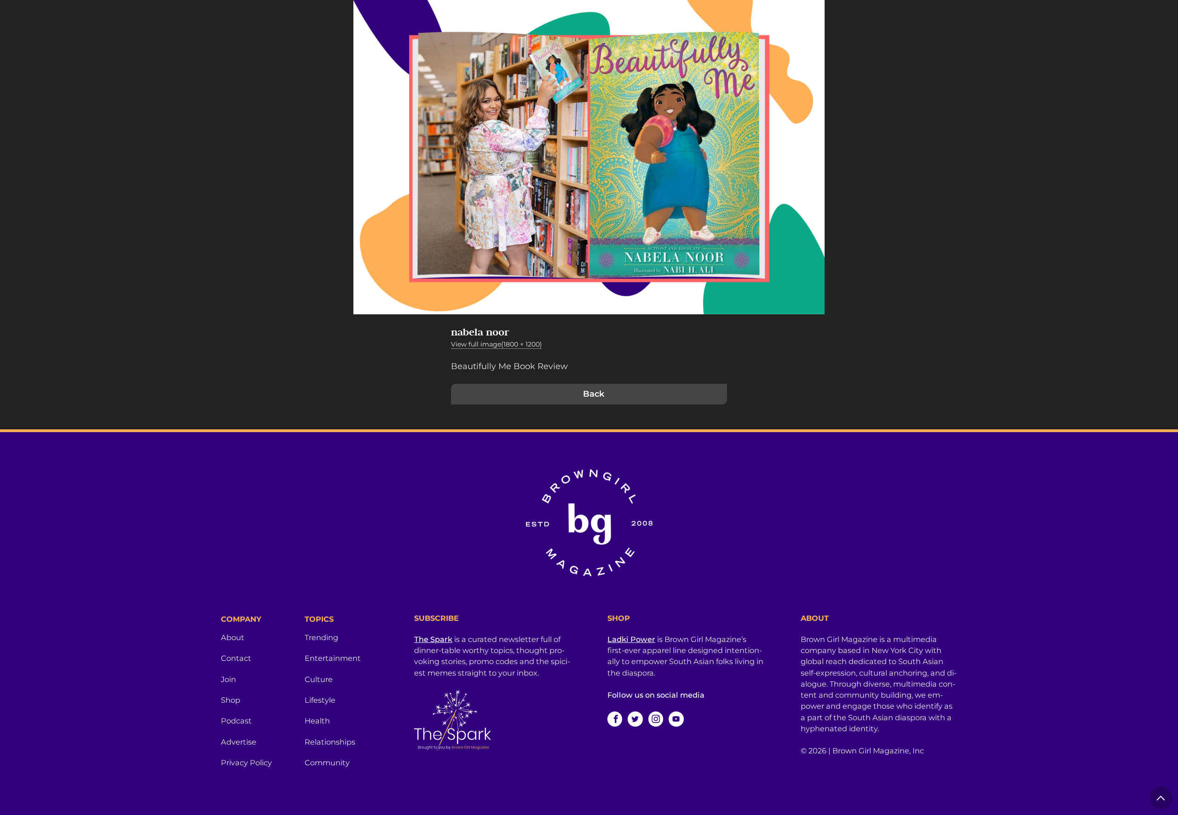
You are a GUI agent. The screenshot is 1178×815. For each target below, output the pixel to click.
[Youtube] (676, 718)
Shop (230, 700)
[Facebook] (614, 718)
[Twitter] (635, 718)
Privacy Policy (246, 762)
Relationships (330, 741)
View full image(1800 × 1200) (496, 344)
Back (593, 394)
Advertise (238, 741)
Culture (319, 679)
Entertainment (333, 658)
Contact (236, 658)
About (232, 637)
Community (327, 762)
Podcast (236, 720)
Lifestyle (320, 700)
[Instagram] (655, 718)
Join (228, 679)
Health (317, 720)
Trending (321, 637)
